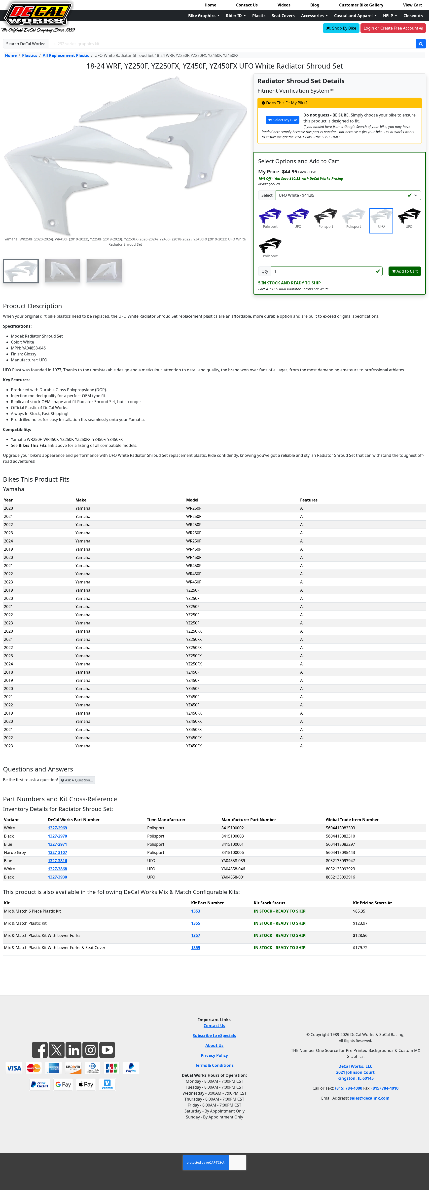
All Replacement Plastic (66, 55)
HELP (388, 15)
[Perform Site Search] (421, 43)
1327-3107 (57, 852)
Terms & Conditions (214, 1065)
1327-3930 (57, 877)
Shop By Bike (343, 28)
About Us (214, 1045)
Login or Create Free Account (391, 28)
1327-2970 (57, 836)
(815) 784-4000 (348, 1088)
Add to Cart (406, 271)
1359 (195, 947)
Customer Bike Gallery (361, 5)
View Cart (412, 5)
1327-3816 (57, 860)
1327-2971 (57, 844)
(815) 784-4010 (384, 1088)
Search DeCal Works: (25, 43)
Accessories (313, 15)
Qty (264, 271)
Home (210, 5)
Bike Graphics (202, 15)
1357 (195, 935)
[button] (21, 271)
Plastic (258, 15)
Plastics (29, 55)
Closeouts (413, 15)
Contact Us (247, 5)
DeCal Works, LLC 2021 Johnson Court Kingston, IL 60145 (355, 1072)
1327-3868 (57, 869)
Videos (284, 5)
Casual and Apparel (354, 15)
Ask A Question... (78, 780)
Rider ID (234, 15)
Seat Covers (283, 15)
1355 (195, 923)
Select (267, 195)
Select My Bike (284, 119)
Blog (314, 5)
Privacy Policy (214, 1055)
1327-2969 (57, 828)
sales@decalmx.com (370, 1098)
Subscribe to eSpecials (214, 1035)
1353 (195, 911)
